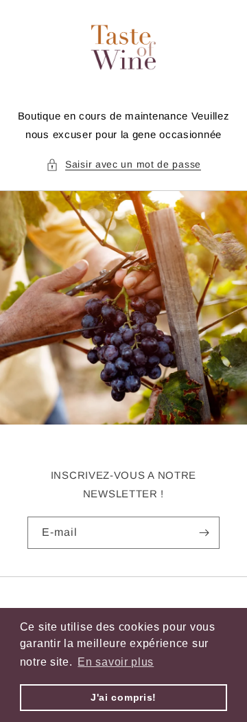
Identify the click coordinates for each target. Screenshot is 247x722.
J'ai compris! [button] (123, 697)
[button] (123, 164)
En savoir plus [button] (116, 662)
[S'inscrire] (204, 533)
